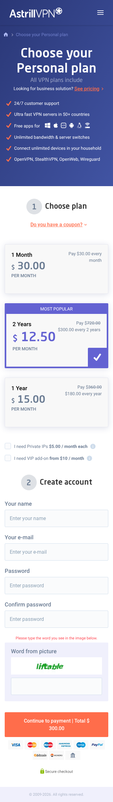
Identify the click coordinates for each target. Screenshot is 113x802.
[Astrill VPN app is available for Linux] (79, 126)
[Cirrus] (81, 745)
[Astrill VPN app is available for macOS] (55, 126)
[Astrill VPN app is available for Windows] (47, 126)
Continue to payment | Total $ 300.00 (56, 724)
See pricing (87, 89)
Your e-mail (19, 537)
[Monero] (56, 755)
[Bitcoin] (40, 755)
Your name (18, 504)
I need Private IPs (54, 446)
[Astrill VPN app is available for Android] (71, 126)
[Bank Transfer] (72, 755)
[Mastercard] (32, 745)
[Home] (5, 34)
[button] (100, 12)
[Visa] (15, 745)
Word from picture (33, 651)
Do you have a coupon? (56, 225)
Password (17, 571)
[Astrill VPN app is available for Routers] (87, 126)
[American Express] (64, 745)
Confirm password (28, 604)
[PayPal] (97, 745)
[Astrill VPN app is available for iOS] (63, 126)
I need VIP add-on (52, 458)
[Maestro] (48, 745)
